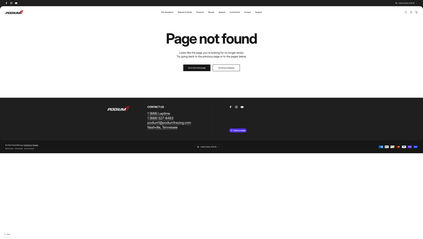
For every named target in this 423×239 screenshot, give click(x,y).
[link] (158, 113)
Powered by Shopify (30, 145)
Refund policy (9, 148)
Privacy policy (19, 148)
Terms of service (29, 148)
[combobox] (406, 3)
